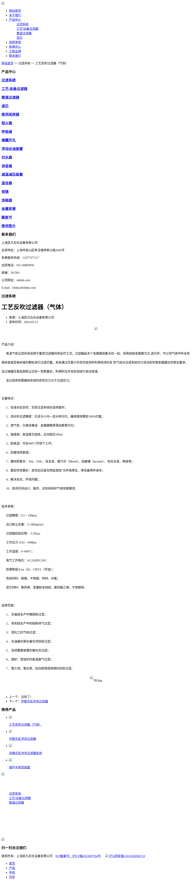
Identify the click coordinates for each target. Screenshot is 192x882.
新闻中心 (8, 817)
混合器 (7, 183)
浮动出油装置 (12, 149)
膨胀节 (7, 217)
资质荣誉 (8, 825)
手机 (12, 872)
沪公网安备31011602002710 (126, 856)
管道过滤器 (24, 33)
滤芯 (19, 37)
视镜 (5, 192)
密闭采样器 (10, 114)
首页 (12, 863)
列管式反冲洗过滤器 (34, 701)
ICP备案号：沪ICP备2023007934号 (78, 856)
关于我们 (8, 781)
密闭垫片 (9, 226)
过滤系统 (22, 24)
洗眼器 (7, 200)
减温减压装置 (12, 174)
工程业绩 (8, 810)
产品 (12, 868)
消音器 (7, 166)
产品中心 (8, 789)
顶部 (12, 877)
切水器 (7, 157)
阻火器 (7, 123)
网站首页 (8, 63)
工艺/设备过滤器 (27, 28)
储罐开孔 (9, 140)
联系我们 (8, 832)
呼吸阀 (7, 132)
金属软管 (9, 209)
